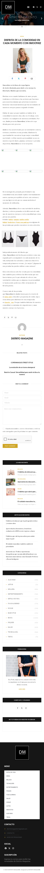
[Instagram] (40, 7)
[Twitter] (18, 78)
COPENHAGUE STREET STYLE (22, 362)
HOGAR (10, 608)
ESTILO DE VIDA (13, 599)
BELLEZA (20, 469)
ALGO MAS (11, 580)
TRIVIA (10, 637)
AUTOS (10, 584)
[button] (28, 7)
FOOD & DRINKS (13, 603)
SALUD (19, 488)
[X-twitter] (37, 7)
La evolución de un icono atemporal (22, 367)
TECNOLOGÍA (22, 479)
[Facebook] (33, 7)
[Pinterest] (25, 78)
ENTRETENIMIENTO (15, 594)
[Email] (32, 78)
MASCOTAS (12, 613)
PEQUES (11, 622)
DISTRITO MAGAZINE (22, 338)
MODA (22, 36)
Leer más (22, 689)
